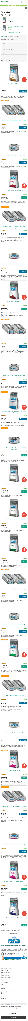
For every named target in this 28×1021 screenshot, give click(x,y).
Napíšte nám (3, 980)
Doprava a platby (4, 970)
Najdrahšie (17, 36)
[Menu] (26, 8)
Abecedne (12, 39)
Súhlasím (13, 1017)
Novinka (5, 45)
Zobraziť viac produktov (13, 32)
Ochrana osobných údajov (6, 975)
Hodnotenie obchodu (5, 979)
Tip (4, 47)
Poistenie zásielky (4, 974)
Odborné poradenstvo (5, 977)
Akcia (5, 43)
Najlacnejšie (10, 36)
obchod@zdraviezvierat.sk (8, 991)
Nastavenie (13, 1013)
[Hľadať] (18, 8)
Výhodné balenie (7, 49)
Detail (24, 197)
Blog (2, 984)
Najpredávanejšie (5, 39)
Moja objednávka (4, 982)
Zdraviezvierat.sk (6, 992)
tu (12, 1009)
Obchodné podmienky (5, 972)
